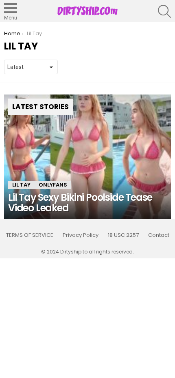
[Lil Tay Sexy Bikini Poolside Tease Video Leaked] (87, 156)
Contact (158, 235)
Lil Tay (21, 185)
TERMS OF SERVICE (29, 235)
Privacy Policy (80, 235)
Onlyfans (53, 185)
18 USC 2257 (123, 235)
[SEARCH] (164, 11)
